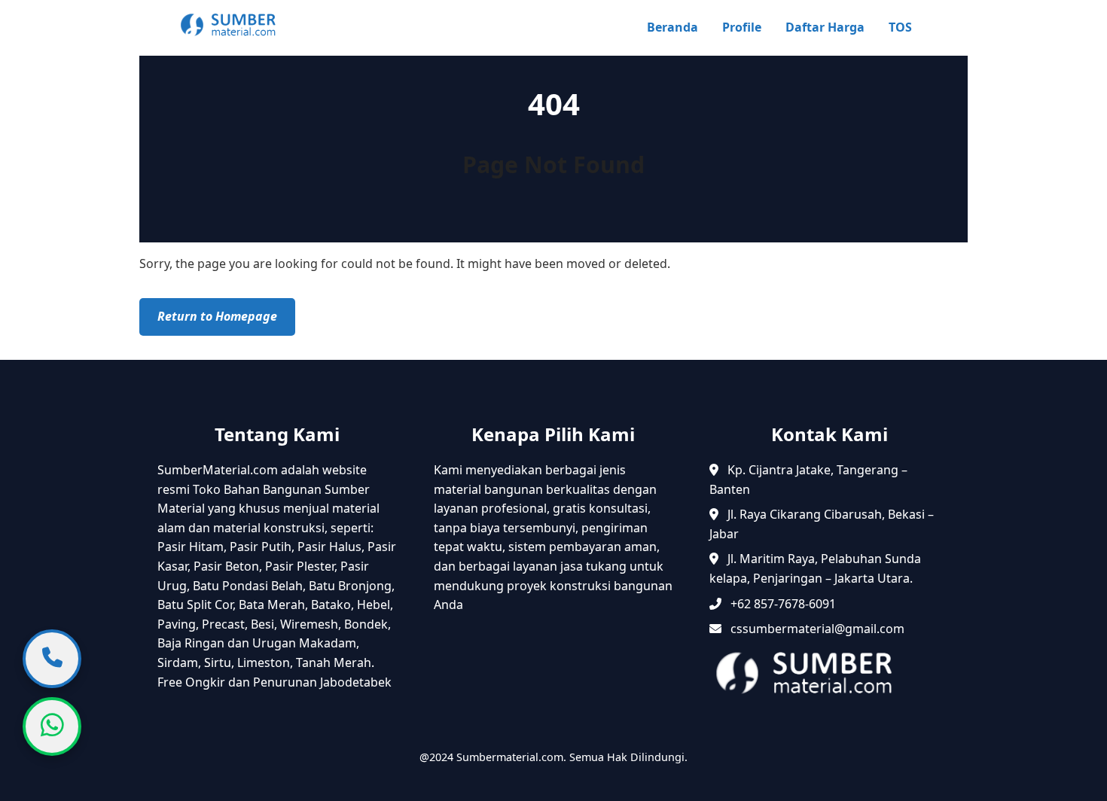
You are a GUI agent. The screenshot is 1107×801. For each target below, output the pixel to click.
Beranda (672, 27)
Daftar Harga (825, 27)
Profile (741, 27)
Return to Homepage (217, 316)
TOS (900, 27)
